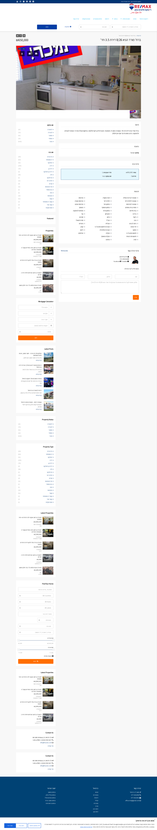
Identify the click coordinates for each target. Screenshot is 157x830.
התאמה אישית (34, 826)
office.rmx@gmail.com (132, 801)
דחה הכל (21, 826)
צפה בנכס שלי (64, 251)
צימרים (81, 223)
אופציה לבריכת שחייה (129, 198)
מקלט (108, 233)
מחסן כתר (107, 204)
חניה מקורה (106, 198)
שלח (136, 297)
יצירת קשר (76, 19)
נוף (82, 214)
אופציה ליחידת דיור (130, 201)
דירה (51, 166)
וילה (51, 175)
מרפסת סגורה (79, 201)
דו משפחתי (49, 160)
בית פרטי (49, 157)
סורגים (81, 217)
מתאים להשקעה (78, 211)
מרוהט (108, 239)
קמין (82, 227)
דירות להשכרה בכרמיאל (35, 390)
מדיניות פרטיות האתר (86, 827)
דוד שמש (133, 227)
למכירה (50, 132)
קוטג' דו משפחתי (47, 202)
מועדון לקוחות (86, 19)
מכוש (96, 792)
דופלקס (50, 163)
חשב (35, 338)
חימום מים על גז (131, 233)
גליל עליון (48, 795)
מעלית (108, 223)
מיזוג (108, 217)
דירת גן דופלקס (48, 172)
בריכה (134, 214)
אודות (134, 19)
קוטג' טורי (49, 205)
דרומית (96, 798)
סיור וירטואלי (79, 220)
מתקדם (67, 27)
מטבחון (107, 214)
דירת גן (50, 169)
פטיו (51, 193)
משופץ (81, 207)
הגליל (96, 801)
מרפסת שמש (79, 204)
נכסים (115, 19)
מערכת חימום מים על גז (102, 227)
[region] (78, 823)
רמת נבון (95, 812)
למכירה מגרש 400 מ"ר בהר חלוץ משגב (30, 285)
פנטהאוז (50, 196)
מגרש (50, 184)
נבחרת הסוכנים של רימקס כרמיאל (32, 379)
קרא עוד (39, 360)
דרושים (107, 19)
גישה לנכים (132, 223)
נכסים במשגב (52, 792)
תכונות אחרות (48, 656)
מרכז (96, 806)
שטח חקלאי (49, 208)
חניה (135, 239)
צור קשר (50, 746)
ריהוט (81, 230)
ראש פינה (48, 803)
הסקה (134, 230)
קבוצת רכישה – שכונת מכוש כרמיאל (31, 402)
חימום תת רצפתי (131, 236)
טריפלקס (49, 178)
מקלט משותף (105, 236)
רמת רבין (95, 809)
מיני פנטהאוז (48, 187)
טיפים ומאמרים (97, 19)
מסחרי (50, 138)
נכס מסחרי (49, 190)
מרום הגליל (48, 798)
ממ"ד (108, 220)
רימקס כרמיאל (144, 19)
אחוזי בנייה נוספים (130, 207)
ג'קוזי (134, 217)
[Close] (154, 819)
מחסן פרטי (106, 211)
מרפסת (81, 198)
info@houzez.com (46, 743)
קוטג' (50, 199)
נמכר (50, 141)
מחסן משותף (106, 207)
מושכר (50, 135)
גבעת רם (95, 795)
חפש (47, 27)
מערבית (96, 803)
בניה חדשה (132, 211)
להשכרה (49, 129)
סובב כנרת (48, 801)
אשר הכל (10, 826)
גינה (135, 220)
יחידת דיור (107, 201)
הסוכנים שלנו (126, 19)
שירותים (80, 233)
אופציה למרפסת (131, 204)
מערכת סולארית (105, 230)
